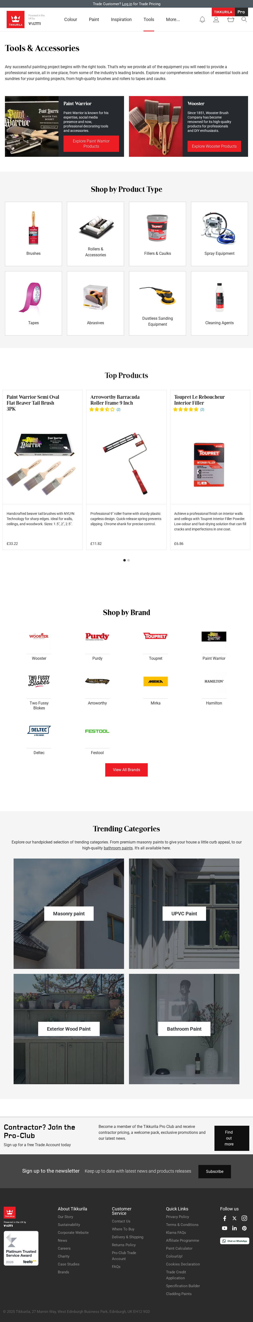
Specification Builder (183, 1286)
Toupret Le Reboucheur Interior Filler (199, 400)
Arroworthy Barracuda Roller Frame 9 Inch (115, 400)
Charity (63, 1256)
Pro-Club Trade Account (124, 1256)
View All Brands (126, 769)
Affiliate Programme (182, 1240)
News (62, 1240)
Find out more (229, 1138)
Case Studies (69, 1264)
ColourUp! (174, 1256)
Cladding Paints (179, 1294)
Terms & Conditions (182, 1224)
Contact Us (121, 1221)
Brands (63, 1272)
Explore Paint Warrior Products (91, 144)
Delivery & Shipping (127, 1237)
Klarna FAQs (176, 1232)
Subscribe (214, 1171)
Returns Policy (124, 1245)
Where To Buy (123, 1229)
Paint (94, 19)
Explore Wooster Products (214, 146)
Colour (70, 19)
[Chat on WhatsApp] (234, 1243)
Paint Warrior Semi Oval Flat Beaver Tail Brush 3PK (33, 403)
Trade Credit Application (176, 1275)
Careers (64, 1248)
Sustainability (69, 1224)
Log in (127, 4)
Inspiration (121, 19)
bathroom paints (118, 848)
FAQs (116, 1266)
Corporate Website (73, 1232)
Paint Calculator (179, 1248)
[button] (202, 19)
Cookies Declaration (183, 1264)
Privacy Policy (177, 1217)
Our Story (65, 1217)
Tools (149, 19)
